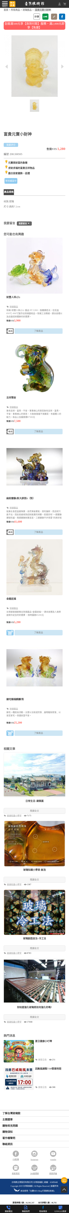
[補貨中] (10, 331)
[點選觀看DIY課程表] (64, 1182)
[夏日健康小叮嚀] (19, 1051)
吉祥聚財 (11, 397)
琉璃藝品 (27, 10)
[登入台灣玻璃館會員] (59, 5)
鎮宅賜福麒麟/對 (15, 699)
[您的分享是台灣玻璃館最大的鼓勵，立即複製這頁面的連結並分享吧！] (54, 16)
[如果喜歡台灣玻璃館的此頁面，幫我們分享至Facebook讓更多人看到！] (62, 16)
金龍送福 (11, 598)
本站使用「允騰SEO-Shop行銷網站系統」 (38, 1191)
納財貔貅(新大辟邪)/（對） (20, 498)
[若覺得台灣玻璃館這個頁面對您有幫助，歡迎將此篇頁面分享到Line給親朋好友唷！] (45, 16)
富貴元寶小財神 (43, 10)
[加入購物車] (10, 633)
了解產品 (38, 331)
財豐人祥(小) (13, 297)
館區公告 (43, 1059)
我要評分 (10, 145)
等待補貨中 (11, 181)
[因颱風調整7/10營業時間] (19, 1079)
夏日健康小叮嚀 (43, 1041)
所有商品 (15, 10)
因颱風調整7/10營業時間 (48, 1068)
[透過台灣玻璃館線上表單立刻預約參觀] (12, 4)
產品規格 (9, 192)
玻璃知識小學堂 (14, 815)
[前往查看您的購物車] (64, 5)
